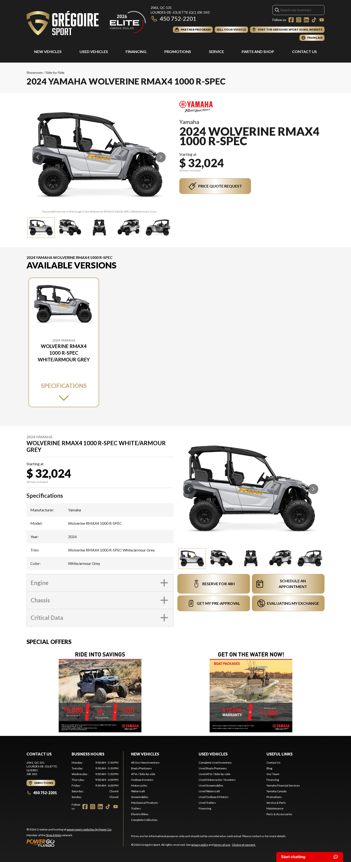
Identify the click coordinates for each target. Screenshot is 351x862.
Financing (136, 51)
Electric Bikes (140, 814)
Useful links (279, 754)
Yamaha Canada (276, 791)
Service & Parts (276, 802)
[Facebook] (291, 20)
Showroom (35, 72)
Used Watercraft (209, 791)
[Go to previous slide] (37, 157)
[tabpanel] (95, 780)
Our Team (272, 774)
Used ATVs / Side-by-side (214, 774)
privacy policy (199, 844)
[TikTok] (314, 20)
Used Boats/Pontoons (213, 768)
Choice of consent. (244, 844)
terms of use (222, 844)
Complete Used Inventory (215, 762)
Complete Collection (144, 820)
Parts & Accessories (279, 814)
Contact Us (304, 51)
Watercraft (138, 791)
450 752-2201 (178, 18)
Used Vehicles (94, 51)
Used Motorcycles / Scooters (217, 780)
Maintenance (274, 808)
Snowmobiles (139, 797)
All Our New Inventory (145, 762)
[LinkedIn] (306, 20)
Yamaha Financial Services (283, 785)
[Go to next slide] (160, 157)
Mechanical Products (144, 802)
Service (216, 51)
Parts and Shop (258, 51)
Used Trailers (207, 802)
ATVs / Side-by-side (143, 774)
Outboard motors (142, 780)
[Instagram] (299, 20)
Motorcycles (139, 785)
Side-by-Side (55, 72)
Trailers (136, 808)
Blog (269, 768)
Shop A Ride (53, 835)
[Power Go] (69, 843)
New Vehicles (48, 51)
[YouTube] (321, 20)
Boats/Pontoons (141, 768)
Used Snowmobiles (211, 785)
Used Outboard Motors (214, 797)
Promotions (177, 51)
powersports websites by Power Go (89, 829)
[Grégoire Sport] (86, 23)
